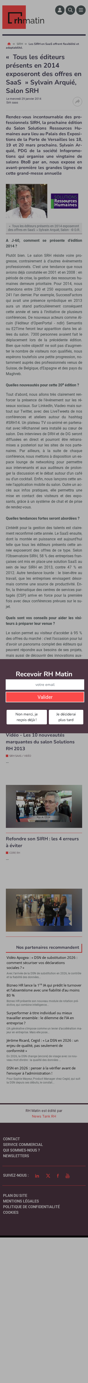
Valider (45, 697)
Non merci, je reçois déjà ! (26, 717)
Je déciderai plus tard (66, 717)
